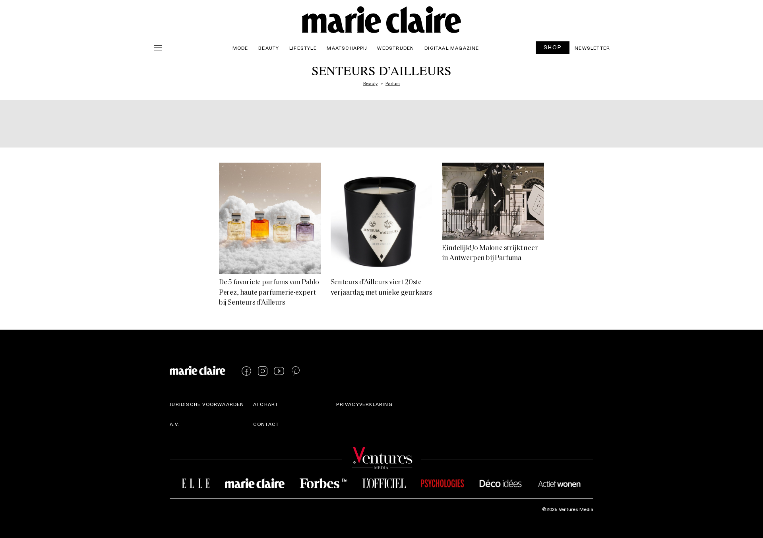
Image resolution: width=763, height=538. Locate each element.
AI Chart (266, 404)
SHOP (553, 47)
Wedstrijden (395, 47)
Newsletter (592, 47)
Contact (266, 423)
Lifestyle (303, 47)
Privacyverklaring (364, 404)
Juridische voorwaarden (207, 404)
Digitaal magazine (451, 47)
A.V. (174, 423)
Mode (240, 47)
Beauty (268, 47)
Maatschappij (347, 47)
